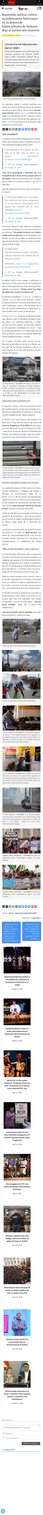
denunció (12, 300)
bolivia (11, 913)
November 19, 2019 (13, 167)
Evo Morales (26, 297)
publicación (12, 316)
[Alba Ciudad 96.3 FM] (21, 9)
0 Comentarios (28, 35)
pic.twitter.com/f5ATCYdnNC (17, 213)
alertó (14, 532)
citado (9, 122)
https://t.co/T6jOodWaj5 (27, 264)
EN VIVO (11, 3)
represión (11, 497)
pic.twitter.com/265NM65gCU (18, 159)
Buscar (39, 4)
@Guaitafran (33, 156)
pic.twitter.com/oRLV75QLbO (18, 267)
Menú (3, 4)
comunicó (23, 113)
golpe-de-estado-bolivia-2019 (25, 913)
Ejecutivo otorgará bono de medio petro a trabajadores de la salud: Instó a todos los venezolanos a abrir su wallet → (32, 931)
